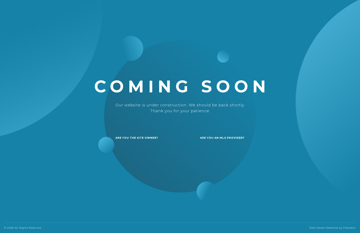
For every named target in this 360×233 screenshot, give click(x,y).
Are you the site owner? (136, 137)
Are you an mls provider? (222, 137)
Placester (349, 227)
